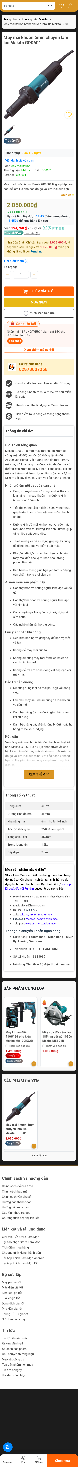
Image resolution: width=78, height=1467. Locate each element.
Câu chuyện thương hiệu (18, 1354)
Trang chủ (10, 19)
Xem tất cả (39, 1155)
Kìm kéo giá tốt (12, 1293)
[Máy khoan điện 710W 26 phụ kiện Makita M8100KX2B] (20, 1014)
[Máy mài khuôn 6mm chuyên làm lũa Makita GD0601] (20, 1107)
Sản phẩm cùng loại (24, 988)
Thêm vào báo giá (42, 313)
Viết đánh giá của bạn (19, 160)
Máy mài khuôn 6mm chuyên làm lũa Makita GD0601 (19, 1129)
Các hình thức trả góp (16, 1213)
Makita (25, 170)
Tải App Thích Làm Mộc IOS (20, 1263)
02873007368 (33, 369)
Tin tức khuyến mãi (14, 1338)
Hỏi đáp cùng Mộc (14, 1375)
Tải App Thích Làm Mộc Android (23, 1258)
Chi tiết (66, 195)
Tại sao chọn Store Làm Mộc (21, 1242)
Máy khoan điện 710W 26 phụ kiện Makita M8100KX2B (19, 1037)
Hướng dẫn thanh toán (16, 1202)
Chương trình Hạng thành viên (21, 1252)
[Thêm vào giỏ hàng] (34, 1063)
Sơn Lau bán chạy (13, 1319)
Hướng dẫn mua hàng (16, 1207)
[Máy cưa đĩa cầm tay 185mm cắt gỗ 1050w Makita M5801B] (57, 1014)
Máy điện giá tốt (12, 1287)
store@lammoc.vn (32, 905)
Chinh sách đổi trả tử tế (17, 1186)
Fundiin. (36, 251)
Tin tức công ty (12, 1370)
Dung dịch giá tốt (13, 1303)
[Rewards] (8, 1447)
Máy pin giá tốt (11, 1282)
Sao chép (15, 340)
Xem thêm (37, 774)
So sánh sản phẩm (14, 1349)
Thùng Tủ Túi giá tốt (15, 1314)
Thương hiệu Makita (35, 19)
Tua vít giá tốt (11, 1298)
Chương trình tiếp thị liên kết (20, 1218)
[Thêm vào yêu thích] (69, 115)
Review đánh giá (12, 1343)
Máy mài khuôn (20, 166)
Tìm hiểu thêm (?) (16, 261)
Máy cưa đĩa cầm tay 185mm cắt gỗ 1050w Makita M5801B (57, 1037)
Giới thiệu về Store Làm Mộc (20, 1237)
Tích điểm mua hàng (15, 1247)
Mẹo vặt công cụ (13, 1359)
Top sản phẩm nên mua (17, 1364)
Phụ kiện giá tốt (12, 1308)
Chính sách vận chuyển (17, 1197)
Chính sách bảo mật (15, 1191)
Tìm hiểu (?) (32, 233)
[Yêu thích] (61, 6)
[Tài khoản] (70, 6)
